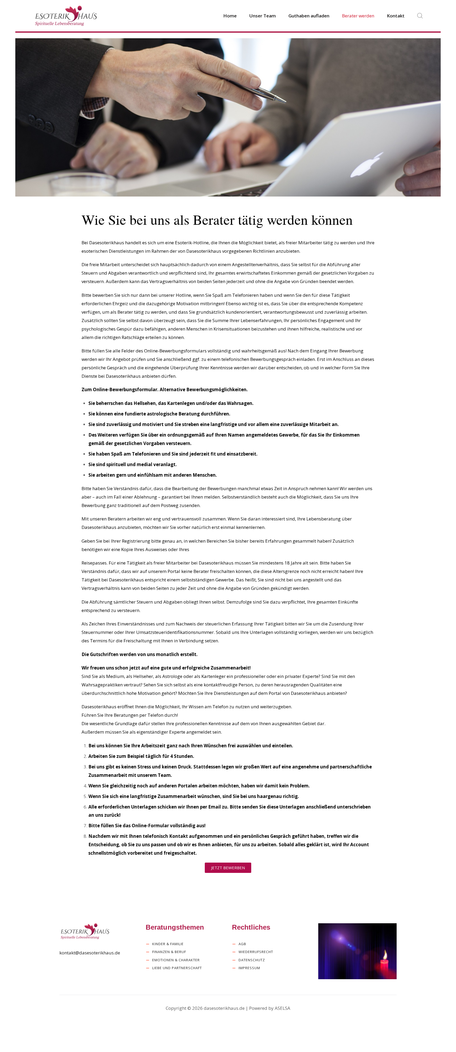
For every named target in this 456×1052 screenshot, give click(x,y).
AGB (242, 943)
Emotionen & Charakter (176, 960)
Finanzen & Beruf (169, 951)
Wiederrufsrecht (256, 951)
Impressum (249, 967)
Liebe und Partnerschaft (177, 967)
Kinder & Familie (168, 943)
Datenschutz (252, 960)
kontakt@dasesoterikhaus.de (89, 953)
